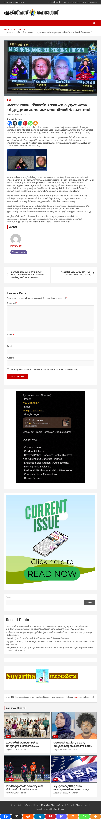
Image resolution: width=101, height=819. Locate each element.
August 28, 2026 (12, 749)
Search (9, 597)
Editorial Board (54, 2)
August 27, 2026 (60, 793)
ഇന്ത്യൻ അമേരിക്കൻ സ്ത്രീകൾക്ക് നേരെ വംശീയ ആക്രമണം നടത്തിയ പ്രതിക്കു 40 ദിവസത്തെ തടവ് (27, 275)
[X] (15, 123)
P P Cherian (25, 115)
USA (9, 100)
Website (10, 358)
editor (23, 749)
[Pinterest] (25, 123)
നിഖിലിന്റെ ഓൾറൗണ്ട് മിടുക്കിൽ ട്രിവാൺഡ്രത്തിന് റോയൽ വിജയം (37, 638)
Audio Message (91, 2)
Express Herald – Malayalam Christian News (45, 805)
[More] (35, 123)
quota (76, 697)
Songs (79, 2)
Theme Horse (82, 805)
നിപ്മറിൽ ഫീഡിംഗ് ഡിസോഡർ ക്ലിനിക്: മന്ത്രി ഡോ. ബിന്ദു (75, 273)
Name (10, 334)
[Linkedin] (20, 123)
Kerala (10, 780)
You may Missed (16, 708)
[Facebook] (9, 123)
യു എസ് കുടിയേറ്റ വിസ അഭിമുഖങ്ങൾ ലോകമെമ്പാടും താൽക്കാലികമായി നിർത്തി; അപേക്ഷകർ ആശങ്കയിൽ (71, 791)
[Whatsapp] (30, 123)
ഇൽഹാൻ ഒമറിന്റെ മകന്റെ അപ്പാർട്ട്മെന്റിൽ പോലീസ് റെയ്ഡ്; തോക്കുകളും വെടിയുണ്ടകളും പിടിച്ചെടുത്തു (73, 747)
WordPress (59, 809)
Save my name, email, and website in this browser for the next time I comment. (45, 369)
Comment (12, 303)
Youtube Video (68, 2)
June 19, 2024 (13, 115)
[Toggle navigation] (7, 23)
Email (10, 346)
